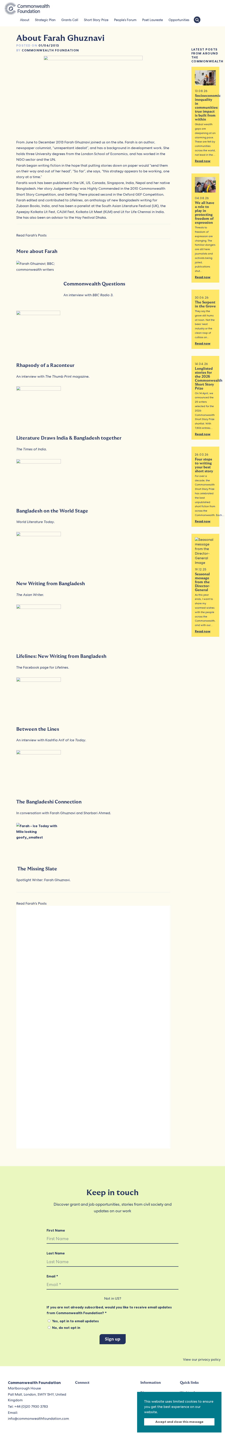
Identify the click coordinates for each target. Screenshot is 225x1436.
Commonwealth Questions (94, 283)
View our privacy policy (202, 1359)
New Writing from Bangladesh (50, 583)
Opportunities (179, 20)
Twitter (79, 1395)
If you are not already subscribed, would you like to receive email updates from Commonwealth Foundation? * (109, 1310)
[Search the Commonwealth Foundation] (197, 20)
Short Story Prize (96, 20)
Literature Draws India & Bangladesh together (69, 438)
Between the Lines (37, 729)
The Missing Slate (37, 868)
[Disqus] (93, 970)
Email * (52, 1276)
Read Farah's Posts (31, 235)
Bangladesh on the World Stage (52, 511)
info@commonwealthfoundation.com (38, 1418)
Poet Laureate (152, 20)
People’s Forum (125, 20)
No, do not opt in (65, 1327)
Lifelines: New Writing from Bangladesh (61, 656)
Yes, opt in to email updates (75, 1321)
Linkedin (120, 1395)
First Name (56, 1230)
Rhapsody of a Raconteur (45, 365)
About (24, 20)
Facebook (89, 1395)
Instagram (109, 1395)
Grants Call (69, 20)
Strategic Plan (45, 20)
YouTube (99, 1395)
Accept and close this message (179, 1422)
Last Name (56, 1253)
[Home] (26, 9)
